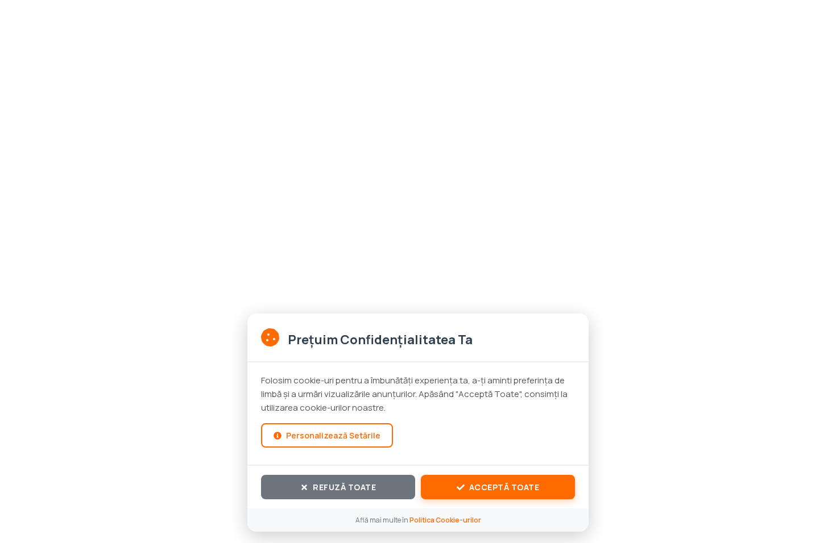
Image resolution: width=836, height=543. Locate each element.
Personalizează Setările (333, 435)
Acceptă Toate (504, 487)
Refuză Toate (344, 487)
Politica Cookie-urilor (445, 520)
